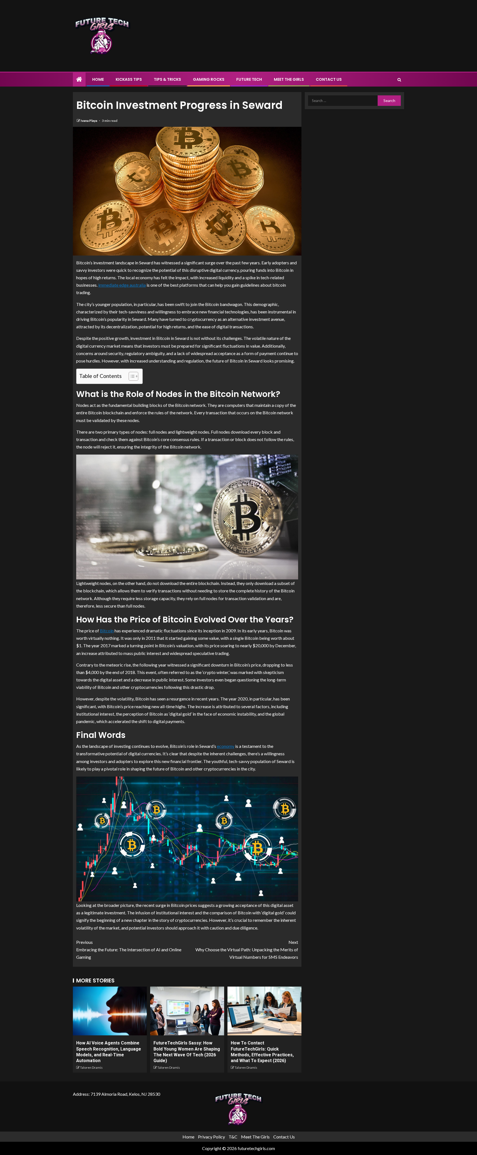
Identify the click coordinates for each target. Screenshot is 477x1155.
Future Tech (249, 79)
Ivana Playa (89, 121)
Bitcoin (107, 630)
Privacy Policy (211, 1136)
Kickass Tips (129, 79)
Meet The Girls (289, 79)
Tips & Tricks (167, 79)
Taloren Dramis (91, 1067)
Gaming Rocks (208, 79)
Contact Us (329, 79)
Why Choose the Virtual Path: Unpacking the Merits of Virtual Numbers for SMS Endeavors (246, 949)
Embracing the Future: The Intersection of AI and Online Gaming (128, 949)
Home (98, 79)
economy (225, 746)
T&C (233, 1136)
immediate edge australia (122, 285)
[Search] (399, 79)
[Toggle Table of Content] (130, 376)
